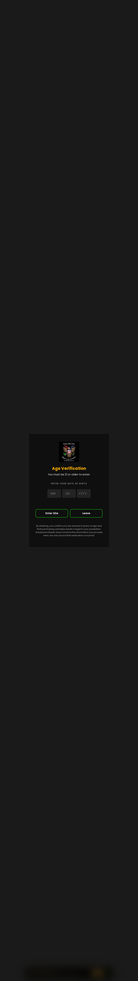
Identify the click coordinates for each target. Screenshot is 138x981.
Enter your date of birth (69, 483)
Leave (86, 513)
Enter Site (51, 513)
